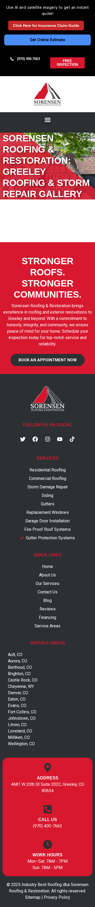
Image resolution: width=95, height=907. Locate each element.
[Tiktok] (72, 439)
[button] (47, 120)
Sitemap (32, 897)
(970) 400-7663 (47, 825)
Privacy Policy (57, 897)
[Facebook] (35, 439)
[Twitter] (22, 439)
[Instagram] (47, 439)
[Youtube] (59, 439)
